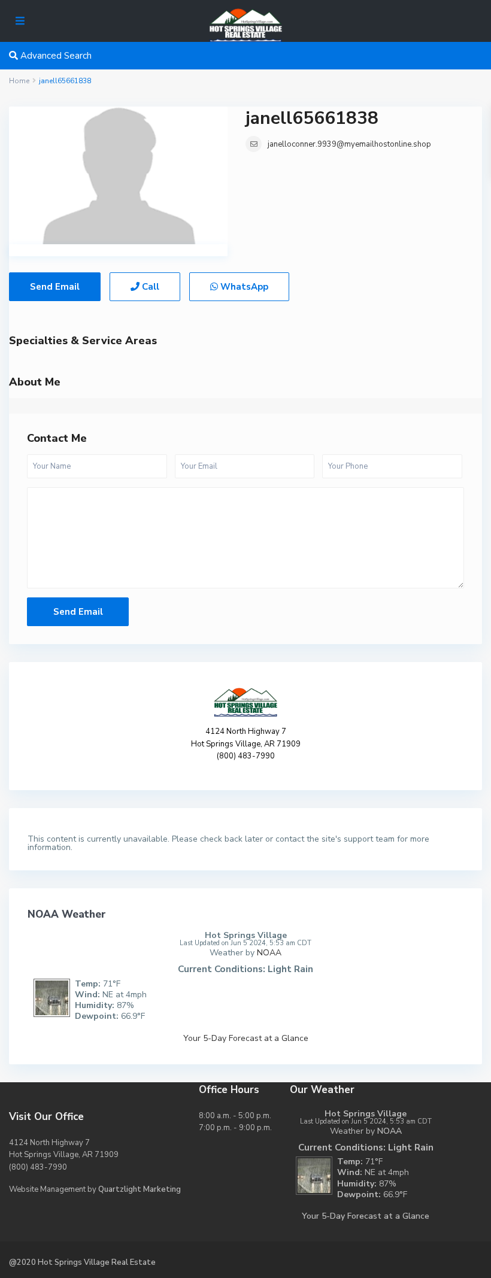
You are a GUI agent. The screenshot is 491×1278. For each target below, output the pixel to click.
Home (19, 81)
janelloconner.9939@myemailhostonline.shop (349, 144)
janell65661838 (312, 118)
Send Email (55, 287)
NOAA (269, 952)
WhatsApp (243, 287)
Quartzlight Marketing (139, 1189)
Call (149, 287)
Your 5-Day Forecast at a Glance (245, 1038)
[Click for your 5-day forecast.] (49, 997)
